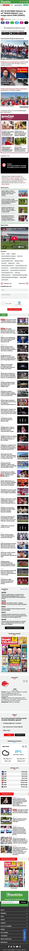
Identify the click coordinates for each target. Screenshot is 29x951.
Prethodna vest (7, 283)
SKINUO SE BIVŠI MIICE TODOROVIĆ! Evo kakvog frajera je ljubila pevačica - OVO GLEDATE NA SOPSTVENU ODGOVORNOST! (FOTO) (13, 596)
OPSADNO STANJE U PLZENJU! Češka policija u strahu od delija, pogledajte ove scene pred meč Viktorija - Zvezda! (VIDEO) (8, 393)
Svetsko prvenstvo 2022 (7, 260)
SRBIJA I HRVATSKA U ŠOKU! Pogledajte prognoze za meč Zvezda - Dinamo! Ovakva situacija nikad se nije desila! (9, 501)
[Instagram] (22, 22)
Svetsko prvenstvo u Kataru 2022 (18, 270)
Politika (14, 826)
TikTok (3, 179)
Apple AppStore (6, 184)
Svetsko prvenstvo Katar (8, 265)
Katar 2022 (4, 196)
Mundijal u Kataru (19, 260)
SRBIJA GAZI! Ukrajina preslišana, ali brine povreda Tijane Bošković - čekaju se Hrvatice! (8, 366)
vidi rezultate (20, 734)
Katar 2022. (19, 256)
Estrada (14, 797)
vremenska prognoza (14, 741)
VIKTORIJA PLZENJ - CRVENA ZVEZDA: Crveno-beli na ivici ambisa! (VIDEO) (8, 321)
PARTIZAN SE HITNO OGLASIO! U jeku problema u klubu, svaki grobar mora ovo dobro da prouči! (8, 456)
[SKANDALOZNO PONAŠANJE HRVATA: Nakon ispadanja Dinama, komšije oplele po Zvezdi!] (22, 563)
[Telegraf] (17, 22)
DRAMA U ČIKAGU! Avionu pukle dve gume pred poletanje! (13, 609)
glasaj (9, 734)
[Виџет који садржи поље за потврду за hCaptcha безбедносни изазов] (11, 303)
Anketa (14, 714)
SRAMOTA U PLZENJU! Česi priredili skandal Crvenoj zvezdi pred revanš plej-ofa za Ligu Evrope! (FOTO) (8, 447)
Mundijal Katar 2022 (6, 275)
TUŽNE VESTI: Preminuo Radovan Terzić (7, 526)
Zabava (3, 923)
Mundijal (13, 253)
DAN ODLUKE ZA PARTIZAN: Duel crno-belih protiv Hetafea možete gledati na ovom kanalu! (8, 572)
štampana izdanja (9, 859)
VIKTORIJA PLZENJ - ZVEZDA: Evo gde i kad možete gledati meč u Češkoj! (7, 581)
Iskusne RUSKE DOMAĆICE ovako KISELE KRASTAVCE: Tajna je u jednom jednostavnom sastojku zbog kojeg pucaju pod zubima (20, 149)
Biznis (3, 929)
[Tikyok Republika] (12, 947)
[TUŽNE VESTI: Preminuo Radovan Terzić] (22, 527)
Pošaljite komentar (14, 309)
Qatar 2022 (17, 272)
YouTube (22, 178)
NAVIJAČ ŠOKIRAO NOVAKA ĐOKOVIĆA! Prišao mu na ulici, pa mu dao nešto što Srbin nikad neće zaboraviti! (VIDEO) (8, 545)
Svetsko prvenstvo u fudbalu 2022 (18, 267)
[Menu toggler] (27, 2)
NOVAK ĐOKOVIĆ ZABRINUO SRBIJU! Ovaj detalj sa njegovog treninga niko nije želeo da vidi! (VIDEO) (8, 465)
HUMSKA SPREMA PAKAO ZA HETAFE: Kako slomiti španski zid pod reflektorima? (8, 384)
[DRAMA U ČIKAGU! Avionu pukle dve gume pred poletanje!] (6, 820)
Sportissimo (24, 935)
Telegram (7, 179)
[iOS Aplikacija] (14, 33)
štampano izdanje (14, 633)
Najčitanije (24, 589)
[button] (24, 681)
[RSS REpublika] (17, 947)
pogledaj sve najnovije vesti (14, 627)
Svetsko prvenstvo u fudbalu (8, 256)
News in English (6, 939)
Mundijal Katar (5, 270)
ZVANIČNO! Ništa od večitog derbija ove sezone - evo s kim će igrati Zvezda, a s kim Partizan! (9, 438)
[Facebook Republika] (9, 947)
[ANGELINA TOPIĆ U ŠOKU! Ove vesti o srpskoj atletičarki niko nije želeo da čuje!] (22, 554)
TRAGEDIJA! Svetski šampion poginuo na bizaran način (6, 420)
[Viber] (7, 22)
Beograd (5, 746)
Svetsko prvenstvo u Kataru (8, 258)
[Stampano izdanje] (14, 654)
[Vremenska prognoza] (22, 1)
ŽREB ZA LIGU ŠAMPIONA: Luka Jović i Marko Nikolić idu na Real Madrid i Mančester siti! (8, 339)
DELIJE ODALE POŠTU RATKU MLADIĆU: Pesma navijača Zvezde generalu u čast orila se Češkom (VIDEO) (8, 348)
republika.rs (13, 949)
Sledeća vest (22, 283)
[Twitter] (26, 22)
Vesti (12, 5)
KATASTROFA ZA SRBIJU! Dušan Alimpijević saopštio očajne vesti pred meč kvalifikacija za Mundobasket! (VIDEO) (8, 474)
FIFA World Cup (5, 267)
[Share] (18, 346)
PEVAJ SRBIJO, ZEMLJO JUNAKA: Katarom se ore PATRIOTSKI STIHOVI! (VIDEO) (8, 193)
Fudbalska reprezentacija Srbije (19, 275)
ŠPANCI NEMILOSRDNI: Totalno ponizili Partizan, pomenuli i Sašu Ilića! (8, 536)
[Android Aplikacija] (5, 33)
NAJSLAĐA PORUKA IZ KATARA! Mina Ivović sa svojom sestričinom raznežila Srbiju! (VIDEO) (8, 218)
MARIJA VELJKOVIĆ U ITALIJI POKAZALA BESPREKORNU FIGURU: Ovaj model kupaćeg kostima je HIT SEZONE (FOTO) (7, 149)
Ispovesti (4, 130)
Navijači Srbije (23, 277)
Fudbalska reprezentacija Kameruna (10, 277)
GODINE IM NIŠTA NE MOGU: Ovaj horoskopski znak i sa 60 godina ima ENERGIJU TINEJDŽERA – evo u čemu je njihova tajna (20, 133)
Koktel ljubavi (5, 279)
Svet (13, 817)
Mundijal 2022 (11, 263)
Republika (4, 942)
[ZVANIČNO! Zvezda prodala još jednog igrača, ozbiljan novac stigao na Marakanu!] (22, 491)
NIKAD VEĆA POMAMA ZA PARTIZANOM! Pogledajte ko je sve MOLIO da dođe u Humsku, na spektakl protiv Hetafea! (8, 375)
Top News (4, 936)
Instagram (17, 178)
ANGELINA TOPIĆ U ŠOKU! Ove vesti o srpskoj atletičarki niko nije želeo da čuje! (9, 554)
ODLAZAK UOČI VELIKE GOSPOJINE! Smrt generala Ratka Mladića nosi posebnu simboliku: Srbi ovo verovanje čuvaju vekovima (20, 851)
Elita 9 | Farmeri (6, 926)
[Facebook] (3, 22)
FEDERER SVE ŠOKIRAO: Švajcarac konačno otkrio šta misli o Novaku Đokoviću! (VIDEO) (8, 510)
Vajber (12, 179)
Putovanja (4, 932)
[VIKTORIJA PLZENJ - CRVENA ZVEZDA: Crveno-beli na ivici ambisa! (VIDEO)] (22, 321)
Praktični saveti (18, 145)
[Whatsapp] (12, 22)
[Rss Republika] (14, 947)
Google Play (22, 182)
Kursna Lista (14, 768)
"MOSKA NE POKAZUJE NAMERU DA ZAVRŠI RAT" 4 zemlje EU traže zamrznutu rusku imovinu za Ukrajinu (13, 623)
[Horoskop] (24, 1)
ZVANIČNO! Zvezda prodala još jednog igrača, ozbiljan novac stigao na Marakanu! (8, 491)
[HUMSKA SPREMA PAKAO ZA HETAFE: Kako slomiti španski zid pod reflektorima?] (22, 384)
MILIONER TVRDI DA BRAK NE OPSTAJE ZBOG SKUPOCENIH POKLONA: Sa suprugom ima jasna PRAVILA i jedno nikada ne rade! (8, 133)
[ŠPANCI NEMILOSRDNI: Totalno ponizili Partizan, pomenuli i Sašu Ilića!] (22, 536)
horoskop (14, 677)
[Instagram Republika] (20, 947)
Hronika (3, 913)
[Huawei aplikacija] (22, 33)
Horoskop (16, 130)
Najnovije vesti (7, 794)
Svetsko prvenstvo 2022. (21, 265)
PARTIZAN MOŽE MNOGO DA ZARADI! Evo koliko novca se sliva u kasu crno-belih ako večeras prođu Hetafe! (8, 519)
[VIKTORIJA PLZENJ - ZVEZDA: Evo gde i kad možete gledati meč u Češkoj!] (22, 581)
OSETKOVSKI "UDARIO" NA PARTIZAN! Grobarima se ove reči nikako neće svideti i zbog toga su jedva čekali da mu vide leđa (8, 411)
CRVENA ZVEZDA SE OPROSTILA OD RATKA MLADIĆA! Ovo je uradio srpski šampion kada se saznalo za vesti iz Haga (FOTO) (14, 616)
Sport (14, 19)
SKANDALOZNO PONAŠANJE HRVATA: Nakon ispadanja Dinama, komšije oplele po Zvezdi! (8, 563)
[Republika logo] (6, 2)
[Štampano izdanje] (13, 874)
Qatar (17, 263)
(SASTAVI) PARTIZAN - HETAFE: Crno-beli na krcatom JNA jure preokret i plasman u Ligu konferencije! (8, 330)
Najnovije (4, 589)
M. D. (9, 19)
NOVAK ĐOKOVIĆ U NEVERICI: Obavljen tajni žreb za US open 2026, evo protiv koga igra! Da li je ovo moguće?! (9, 357)
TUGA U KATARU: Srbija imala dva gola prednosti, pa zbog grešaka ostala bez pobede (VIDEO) (9, 201)
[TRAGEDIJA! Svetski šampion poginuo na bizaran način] (22, 420)
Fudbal (8, 253)
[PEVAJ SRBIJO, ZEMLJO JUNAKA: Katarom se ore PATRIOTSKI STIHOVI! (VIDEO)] (23, 193)
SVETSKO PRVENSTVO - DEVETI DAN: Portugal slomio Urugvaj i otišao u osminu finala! (8, 209)
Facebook (11, 178)
